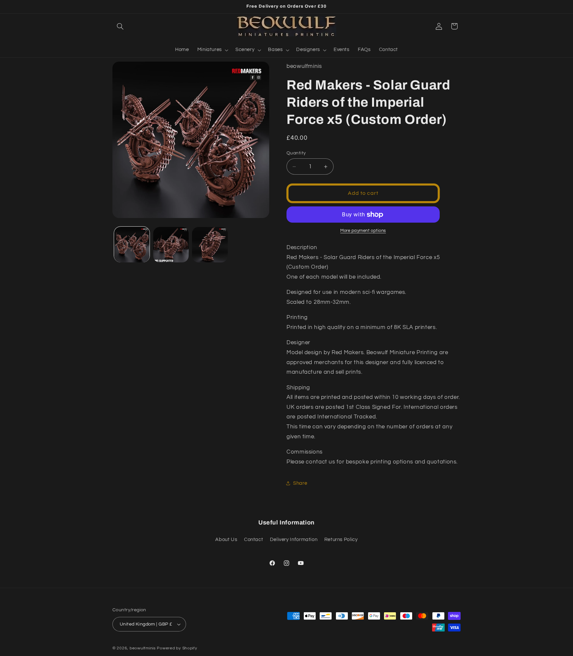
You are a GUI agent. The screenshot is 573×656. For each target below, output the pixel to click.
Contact (253, 539)
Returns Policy (341, 539)
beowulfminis (143, 648)
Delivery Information (294, 539)
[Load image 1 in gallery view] (132, 244)
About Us (226, 539)
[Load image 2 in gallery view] (171, 244)
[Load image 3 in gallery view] (209, 244)
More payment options (363, 231)
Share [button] (300, 483)
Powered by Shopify (177, 648)
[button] (120, 26)
